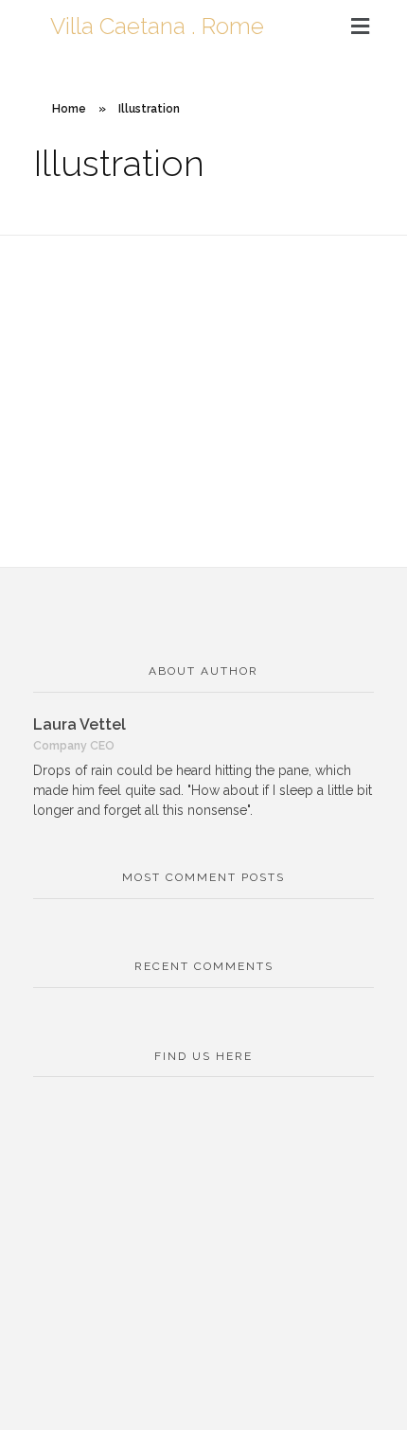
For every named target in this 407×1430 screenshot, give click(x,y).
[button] (360, 27)
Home (69, 108)
